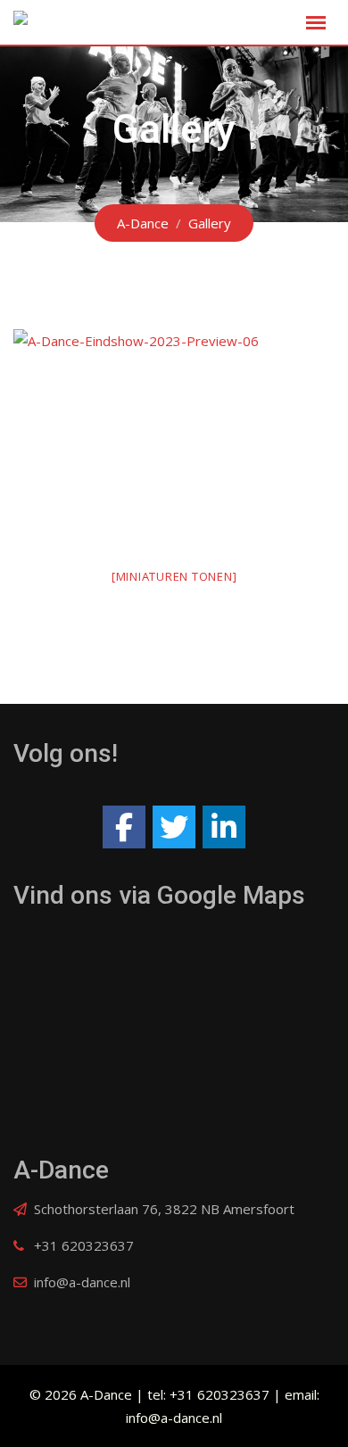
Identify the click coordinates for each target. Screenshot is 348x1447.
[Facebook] (124, 827)
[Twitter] (174, 827)
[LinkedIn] (224, 827)
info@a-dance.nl (82, 1282)
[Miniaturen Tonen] (174, 576)
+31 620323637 (84, 1245)
